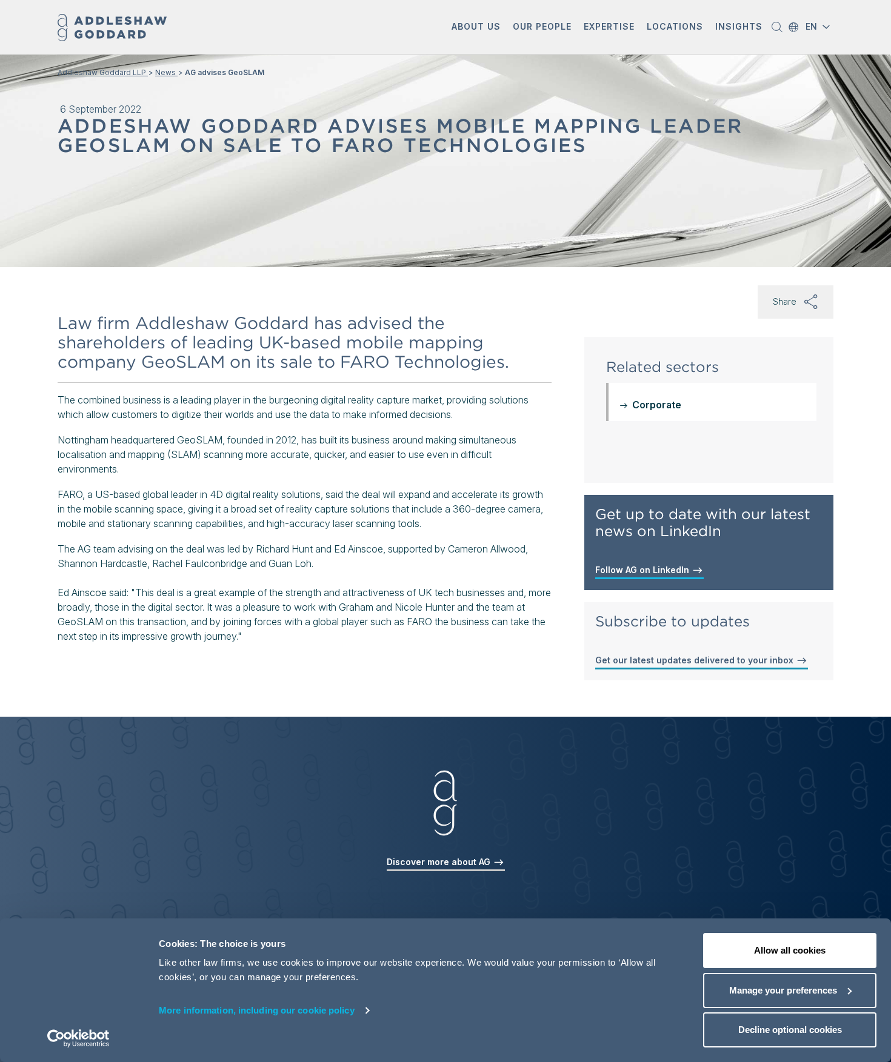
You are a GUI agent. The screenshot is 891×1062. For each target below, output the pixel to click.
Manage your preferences (783, 990)
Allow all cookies (790, 950)
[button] (476, 27)
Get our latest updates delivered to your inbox (695, 660)
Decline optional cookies (790, 1029)
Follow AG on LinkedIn (643, 570)
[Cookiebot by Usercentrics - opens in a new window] (78, 1038)
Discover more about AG (440, 862)
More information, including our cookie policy (257, 1010)
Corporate (656, 405)
